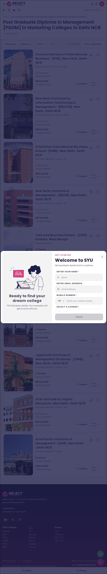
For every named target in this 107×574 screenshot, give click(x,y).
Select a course (67, 306)
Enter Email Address (69, 283)
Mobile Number (66, 295)
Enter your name (67, 271)
